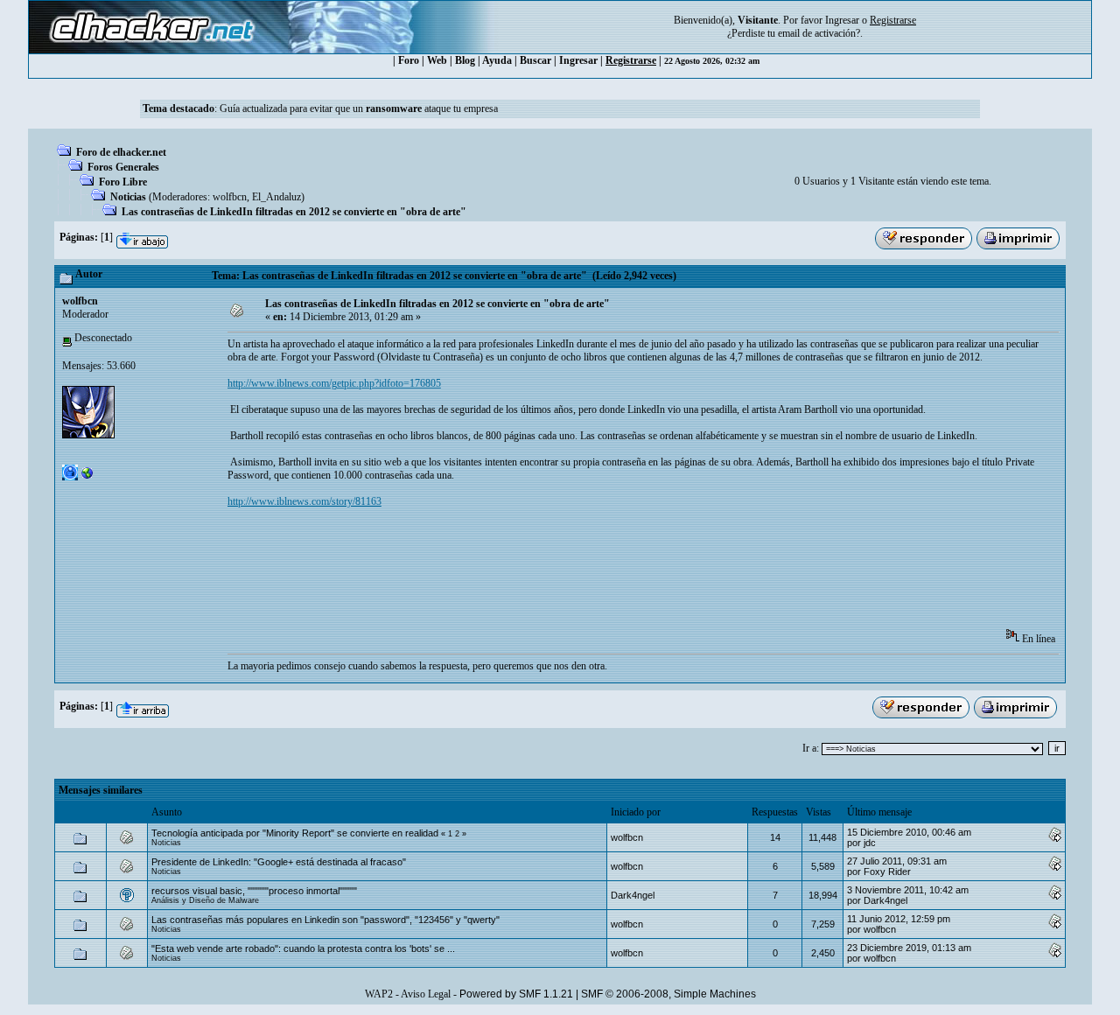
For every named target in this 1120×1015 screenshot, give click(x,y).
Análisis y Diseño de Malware (205, 900)
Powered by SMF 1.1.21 (516, 994)
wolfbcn (230, 197)
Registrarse (631, 60)
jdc (870, 842)
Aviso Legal (426, 994)
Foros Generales (123, 167)
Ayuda (497, 60)
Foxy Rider (887, 871)
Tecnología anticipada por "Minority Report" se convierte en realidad (294, 833)
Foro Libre (123, 182)
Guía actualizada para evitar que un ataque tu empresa (359, 108)
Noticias (128, 197)
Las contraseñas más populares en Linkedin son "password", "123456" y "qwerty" (325, 919)
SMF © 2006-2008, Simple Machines (668, 994)
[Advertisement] (546, 574)
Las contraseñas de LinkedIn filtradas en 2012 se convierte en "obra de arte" (294, 212)
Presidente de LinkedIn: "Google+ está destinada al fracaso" (278, 862)
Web (437, 60)
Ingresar (842, 20)
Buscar (535, 60)
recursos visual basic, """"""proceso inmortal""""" (254, 891)
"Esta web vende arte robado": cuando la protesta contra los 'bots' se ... (303, 948)
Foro (408, 60)
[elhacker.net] (87, 477)
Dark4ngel (632, 895)
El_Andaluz (276, 197)
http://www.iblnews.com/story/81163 (305, 501)
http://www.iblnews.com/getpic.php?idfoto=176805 (334, 383)
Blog (465, 60)
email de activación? (819, 33)
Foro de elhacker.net (121, 152)
